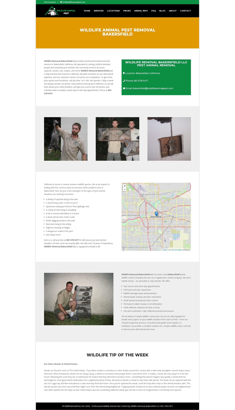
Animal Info (141, 11)
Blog (162, 11)
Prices (127, 11)
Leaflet (165, 250)
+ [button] (125, 185)
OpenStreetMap (176, 250)
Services (99, 11)
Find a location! (50, 2)
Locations (113, 11)
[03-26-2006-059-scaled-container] (78, 324)
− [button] (125, 189)
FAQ (153, 11)
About (173, 11)
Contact (185, 11)
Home (87, 11)
